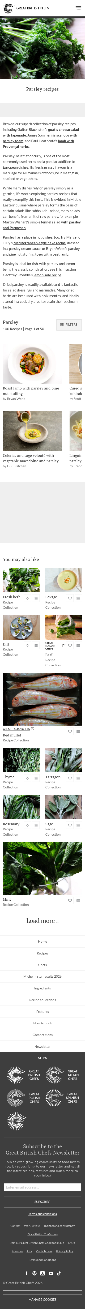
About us (17, 1251)
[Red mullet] (42, 699)
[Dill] (21, 627)
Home (42, 941)
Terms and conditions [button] (42, 1213)
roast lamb (59, 254)
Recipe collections (42, 1000)
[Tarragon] (63, 760)
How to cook (42, 1023)
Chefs (42, 965)
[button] (78, 8)
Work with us (32, 1226)
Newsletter (42, 1046)
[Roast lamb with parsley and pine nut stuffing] (32, 364)
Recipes (42, 953)
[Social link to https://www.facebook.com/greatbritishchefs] (26, 1273)
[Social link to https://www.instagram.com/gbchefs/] (42, 1273)
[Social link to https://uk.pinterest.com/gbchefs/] (34, 1273)
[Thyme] (21, 760)
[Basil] (63, 627)
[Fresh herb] (21, 580)
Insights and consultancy (59, 1226)
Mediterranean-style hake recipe (39, 243)
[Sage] (63, 807)
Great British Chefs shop (43, 1234)
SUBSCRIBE (42, 1202)
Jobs (29, 1251)
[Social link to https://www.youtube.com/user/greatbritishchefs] (51, 1273)
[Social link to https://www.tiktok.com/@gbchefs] (59, 1273)
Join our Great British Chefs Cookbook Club (37, 1243)
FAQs (71, 1243)
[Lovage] (63, 580)
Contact (15, 1226)
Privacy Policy (64, 1251)
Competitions (43, 1035)
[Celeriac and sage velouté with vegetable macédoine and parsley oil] (32, 431)
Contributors (44, 1251)
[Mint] (42, 868)
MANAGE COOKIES (42, 1299)
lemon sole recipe (47, 275)
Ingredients (42, 988)
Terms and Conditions (42, 1260)
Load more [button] (40, 921)
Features (42, 1012)
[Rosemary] (21, 807)
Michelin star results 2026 (42, 976)
